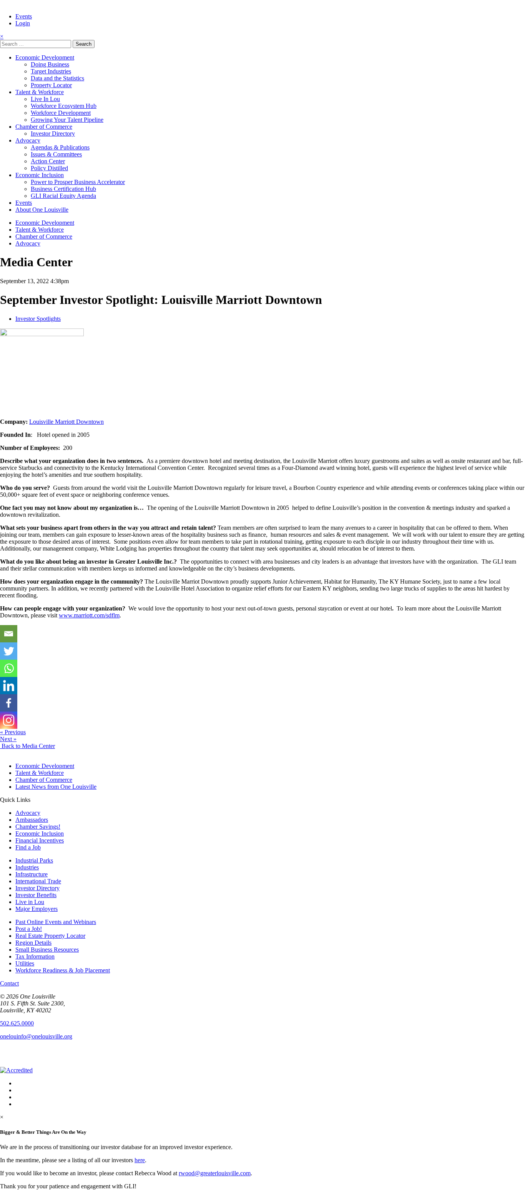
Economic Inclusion (39, 175)
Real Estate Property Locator (50, 935)
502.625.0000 (17, 1023)
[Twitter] (8, 651)
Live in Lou (29, 902)
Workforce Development (61, 112)
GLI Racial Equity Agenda (63, 195)
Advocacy (27, 140)
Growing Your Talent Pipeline (67, 119)
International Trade (38, 881)
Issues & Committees (56, 154)
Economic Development (44, 57)
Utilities (24, 963)
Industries (27, 867)
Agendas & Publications (60, 147)
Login (22, 23)
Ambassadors (31, 819)
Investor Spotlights (38, 318)
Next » (8, 739)
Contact (9, 983)
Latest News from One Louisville (55, 786)
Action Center (48, 161)
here (140, 1160)
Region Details (33, 942)
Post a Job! (28, 929)
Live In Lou (45, 99)
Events (23, 16)
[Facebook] (8, 703)
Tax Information (35, 956)
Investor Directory (53, 133)
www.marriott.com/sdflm (89, 615)
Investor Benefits (35, 895)
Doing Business (50, 64)
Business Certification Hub (63, 189)
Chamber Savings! (37, 826)
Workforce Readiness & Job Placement (62, 970)
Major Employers (36, 909)
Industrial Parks (34, 860)
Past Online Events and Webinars (55, 922)
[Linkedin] (8, 685)
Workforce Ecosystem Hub (63, 106)
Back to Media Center (27, 746)
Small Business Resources (47, 949)
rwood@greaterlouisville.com (215, 1173)
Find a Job (28, 847)
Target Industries (51, 71)
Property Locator (51, 85)
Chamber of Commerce (43, 126)
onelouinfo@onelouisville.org (36, 1036)
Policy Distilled (49, 168)
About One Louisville (41, 209)
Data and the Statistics (57, 78)
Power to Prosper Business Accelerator (78, 182)
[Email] (8, 633)
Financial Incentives (39, 840)
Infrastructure (31, 874)
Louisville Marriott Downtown (66, 421)
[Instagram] (8, 720)
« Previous (13, 732)
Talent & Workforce (39, 92)
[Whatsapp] (8, 668)
